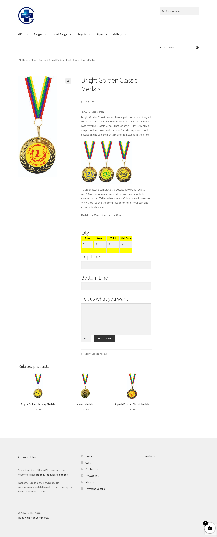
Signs (100, 34)
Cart (88, 462)
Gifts (21, 34)
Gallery (117, 34)
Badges (38, 34)
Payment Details (95, 488)
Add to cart (104, 338)
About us (90, 482)
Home (25, 59)
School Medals (56, 59)
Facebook (149, 456)
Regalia (81, 34)
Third (113, 238)
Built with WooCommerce (33, 517)
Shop (33, 59)
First (87, 238)
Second (100, 238)
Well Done (126, 238)
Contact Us (91, 469)
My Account (92, 475)
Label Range (60, 34)
